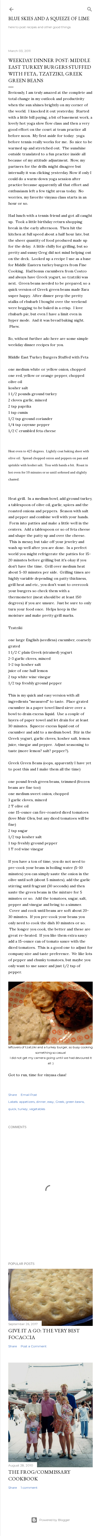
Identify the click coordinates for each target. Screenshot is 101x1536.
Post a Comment (34, 1346)
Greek (59, 1102)
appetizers (27, 1102)
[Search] (89, 8)
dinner (41, 1102)
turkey (23, 1109)
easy (50, 1102)
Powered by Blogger (54, 1520)
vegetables (37, 1109)
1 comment (29, 1487)
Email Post (29, 1095)
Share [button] (12, 1095)
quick (12, 1109)
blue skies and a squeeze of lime (48, 18)
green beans (75, 1102)
